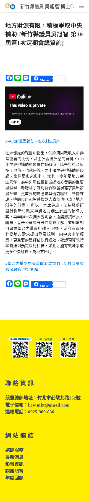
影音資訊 (14, 464)
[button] (81, 6)
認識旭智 (14, 471)
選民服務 (14, 450)
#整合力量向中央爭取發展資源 (32, 264)
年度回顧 (14, 478)
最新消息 (14, 457)
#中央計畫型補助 (19, 141)
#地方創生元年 (48, 141)
